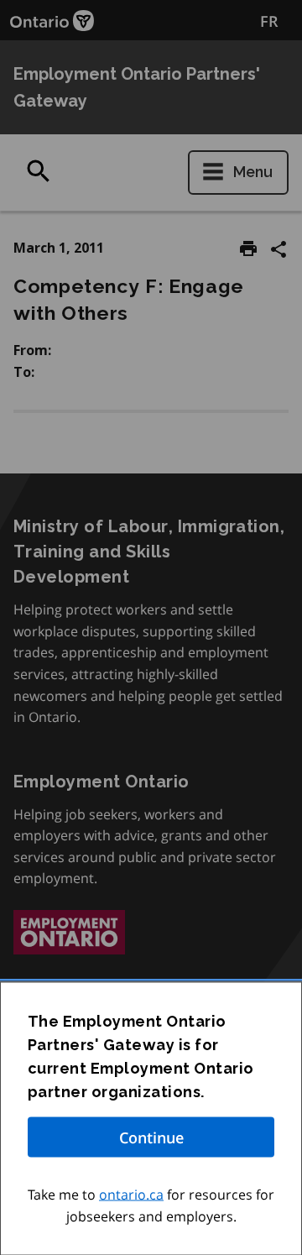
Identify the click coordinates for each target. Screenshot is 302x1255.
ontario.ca (131, 1194)
